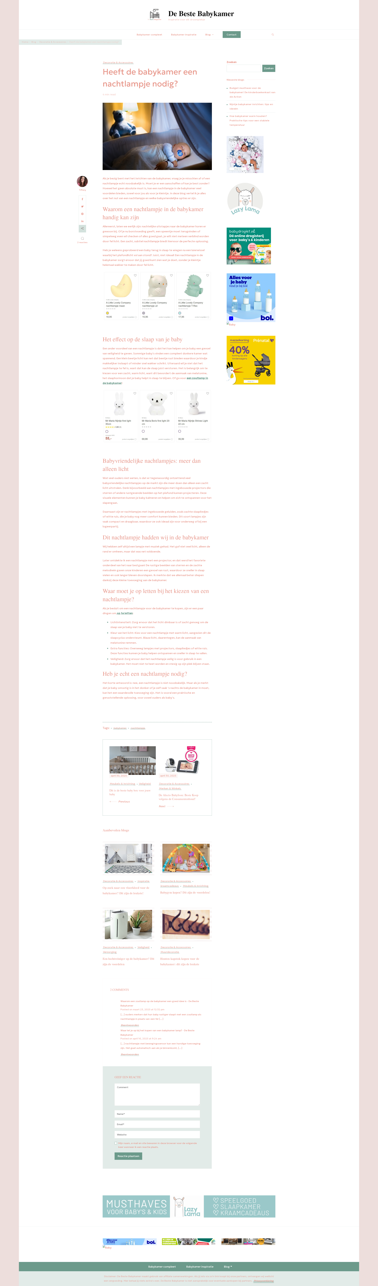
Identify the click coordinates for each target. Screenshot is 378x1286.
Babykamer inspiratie (184, 34)
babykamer (120, 727)
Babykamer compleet (149, 34)
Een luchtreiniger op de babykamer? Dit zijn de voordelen (128, 961)
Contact (232, 34)
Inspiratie (143, 881)
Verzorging (110, 952)
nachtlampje (138, 727)
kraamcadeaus (170, 885)
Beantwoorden (130, 1025)
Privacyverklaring (264, 1280)
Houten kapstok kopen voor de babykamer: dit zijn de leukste (179, 961)
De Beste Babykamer (201, 13)
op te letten (124, 613)
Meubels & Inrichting (195, 885)
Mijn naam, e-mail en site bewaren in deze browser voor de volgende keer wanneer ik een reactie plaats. (157, 1145)
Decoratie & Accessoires (118, 62)
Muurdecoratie (170, 952)
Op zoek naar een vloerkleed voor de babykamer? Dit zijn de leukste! (126, 890)
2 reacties (82, 242)
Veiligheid (143, 947)
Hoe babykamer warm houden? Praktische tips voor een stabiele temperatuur (249, 120)
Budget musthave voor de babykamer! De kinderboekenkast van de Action (252, 92)
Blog (208, 34)
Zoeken (232, 62)
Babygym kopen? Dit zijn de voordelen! (185, 892)
